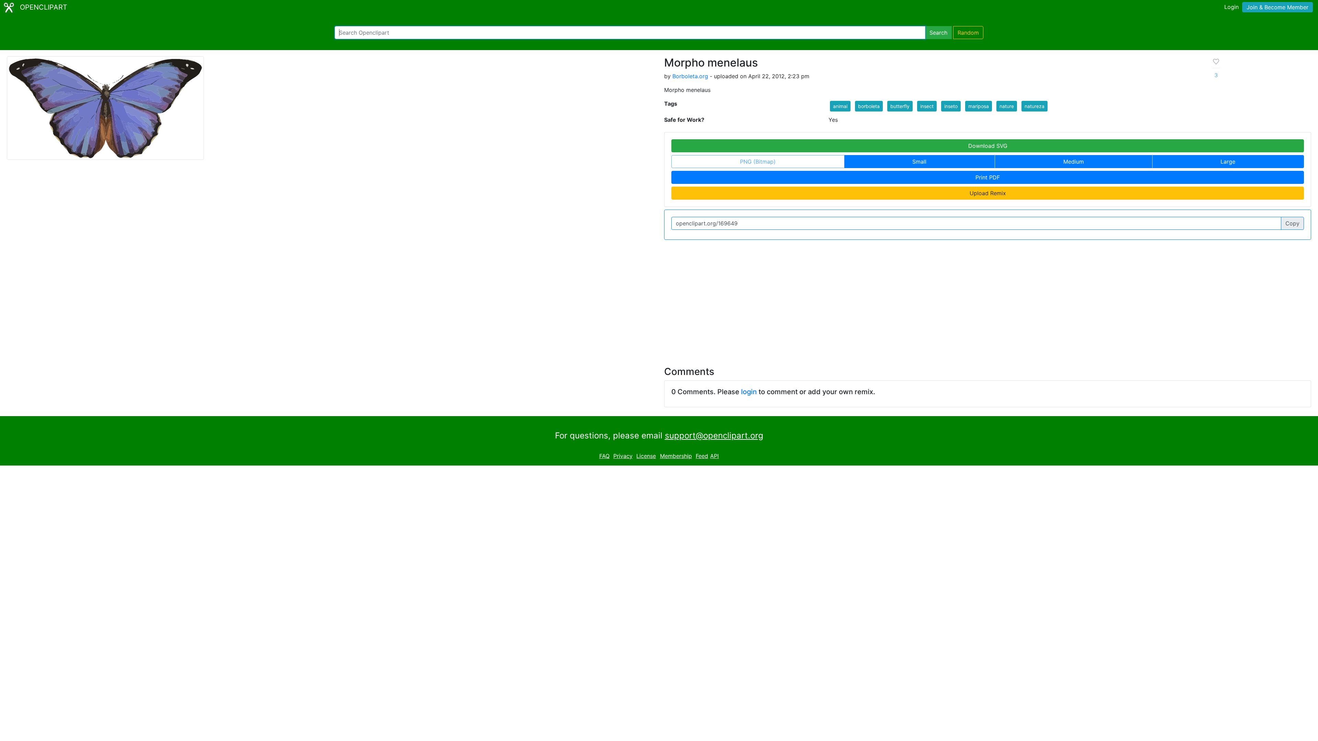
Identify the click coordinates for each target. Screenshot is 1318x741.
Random (968, 32)
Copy (1292, 223)
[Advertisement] (659, 299)
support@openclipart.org (714, 435)
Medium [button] (1073, 161)
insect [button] (927, 106)
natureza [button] (1034, 106)
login (749, 392)
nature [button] (1006, 106)
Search (938, 32)
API (714, 455)
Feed (702, 455)
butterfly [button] (900, 106)
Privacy (623, 455)
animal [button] (840, 106)
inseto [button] (951, 106)
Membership (676, 455)
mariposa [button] (978, 106)
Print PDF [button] (987, 177)
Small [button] (919, 161)
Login (1231, 6)
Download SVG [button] (987, 145)
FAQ (604, 455)
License (646, 455)
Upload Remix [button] (988, 193)
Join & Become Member (1277, 7)
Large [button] (1228, 161)
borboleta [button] (869, 106)
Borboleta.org (690, 76)
